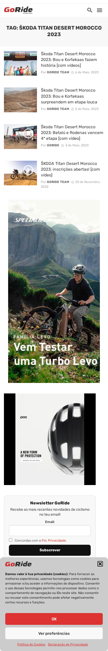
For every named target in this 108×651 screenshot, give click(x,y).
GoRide (53, 145)
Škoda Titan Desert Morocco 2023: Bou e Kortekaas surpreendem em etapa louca (69, 96)
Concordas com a (40, 540)
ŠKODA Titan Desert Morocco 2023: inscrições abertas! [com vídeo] (70, 169)
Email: (50, 522)
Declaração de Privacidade (68, 644)
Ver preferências (54, 633)
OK (54, 619)
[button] (100, 563)
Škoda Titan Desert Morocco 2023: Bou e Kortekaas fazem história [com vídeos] (69, 59)
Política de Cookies (31, 644)
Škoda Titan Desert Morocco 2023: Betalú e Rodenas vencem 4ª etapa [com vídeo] (72, 132)
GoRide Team (58, 72)
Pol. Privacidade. (54, 540)
